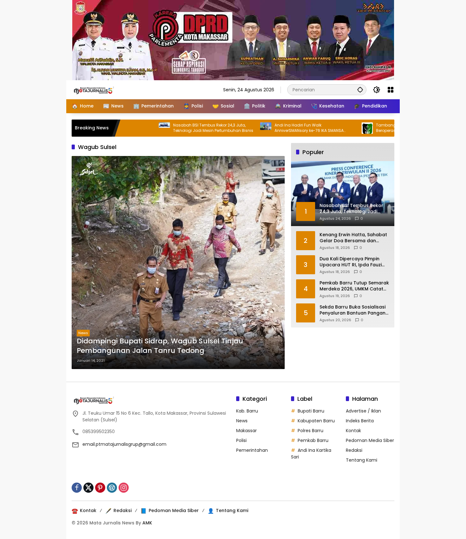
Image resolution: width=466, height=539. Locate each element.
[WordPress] (112, 488)
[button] (360, 89)
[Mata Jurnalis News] (103, 89)
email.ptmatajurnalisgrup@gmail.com (124, 444)
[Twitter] (88, 488)
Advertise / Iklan (363, 411)
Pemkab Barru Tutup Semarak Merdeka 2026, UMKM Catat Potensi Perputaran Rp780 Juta (354, 286)
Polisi (241, 440)
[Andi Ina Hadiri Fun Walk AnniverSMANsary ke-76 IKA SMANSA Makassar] (240, 128)
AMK (147, 523)
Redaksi (354, 450)
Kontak (353, 430)
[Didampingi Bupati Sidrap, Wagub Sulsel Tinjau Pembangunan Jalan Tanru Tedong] (178, 262)
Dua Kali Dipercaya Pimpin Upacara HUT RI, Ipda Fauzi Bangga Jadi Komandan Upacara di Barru (351, 262)
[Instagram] (124, 488)
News (83, 332)
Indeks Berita (360, 421)
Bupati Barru (311, 411)
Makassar (246, 430)
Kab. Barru (247, 411)
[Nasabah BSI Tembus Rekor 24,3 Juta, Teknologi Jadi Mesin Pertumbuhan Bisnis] (139, 128)
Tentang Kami (361, 460)
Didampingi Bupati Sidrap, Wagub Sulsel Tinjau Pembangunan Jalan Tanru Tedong (160, 346)
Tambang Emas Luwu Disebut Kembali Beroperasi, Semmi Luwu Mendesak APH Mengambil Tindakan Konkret (389, 128)
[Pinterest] (100, 488)
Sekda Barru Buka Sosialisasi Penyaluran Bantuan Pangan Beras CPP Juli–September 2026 (352, 310)
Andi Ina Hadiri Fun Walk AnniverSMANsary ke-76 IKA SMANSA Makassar (284, 128)
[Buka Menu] (390, 90)
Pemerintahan (252, 450)
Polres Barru (310, 430)
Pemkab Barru (313, 440)
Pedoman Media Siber (370, 440)
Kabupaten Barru (316, 421)
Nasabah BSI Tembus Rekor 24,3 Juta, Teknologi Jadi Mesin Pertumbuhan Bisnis (188, 128)
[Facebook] (77, 488)
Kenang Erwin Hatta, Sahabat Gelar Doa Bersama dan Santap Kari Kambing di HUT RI (353, 237)
